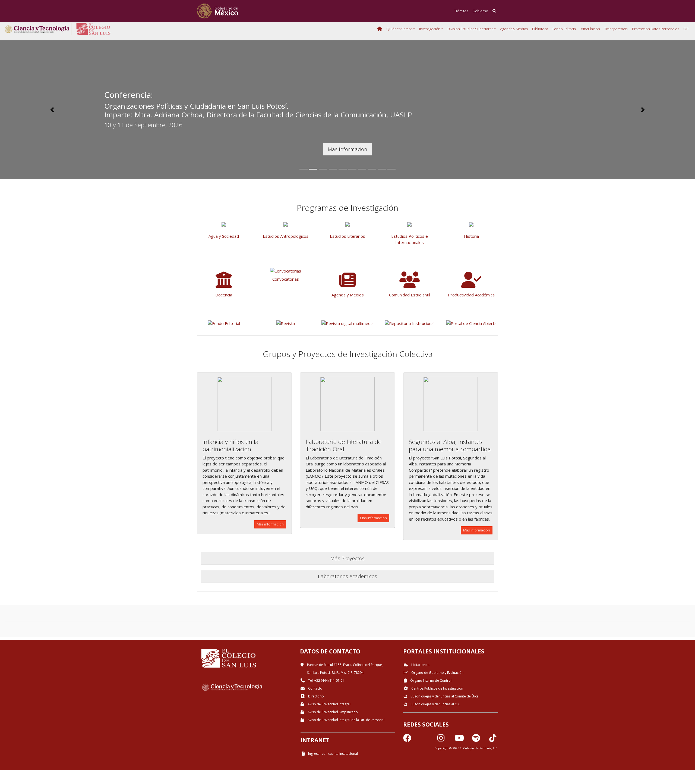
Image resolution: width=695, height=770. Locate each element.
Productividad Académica (471, 295)
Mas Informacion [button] (347, 149)
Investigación (429, 28)
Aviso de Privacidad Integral (328, 704)
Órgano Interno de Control (430, 680)
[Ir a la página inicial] (217, 11)
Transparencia (616, 28)
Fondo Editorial (564, 28)
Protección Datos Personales (655, 28)
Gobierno (480, 10)
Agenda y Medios (514, 28)
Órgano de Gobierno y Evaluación (436, 672)
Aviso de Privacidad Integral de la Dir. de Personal (345, 720)
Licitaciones (419, 664)
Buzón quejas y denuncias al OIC (435, 704)
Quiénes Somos (399, 28)
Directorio (315, 696)
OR (685, 28)
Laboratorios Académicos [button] (347, 576)
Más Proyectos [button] (347, 558)
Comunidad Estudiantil (409, 295)
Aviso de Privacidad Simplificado (332, 712)
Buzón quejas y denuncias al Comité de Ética (444, 696)
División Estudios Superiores (470, 28)
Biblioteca (540, 28)
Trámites (461, 10)
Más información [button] (270, 524)
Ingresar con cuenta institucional (332, 753)
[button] (52, 109)
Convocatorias (285, 279)
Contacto (314, 688)
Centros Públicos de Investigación (436, 688)
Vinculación (590, 28)
